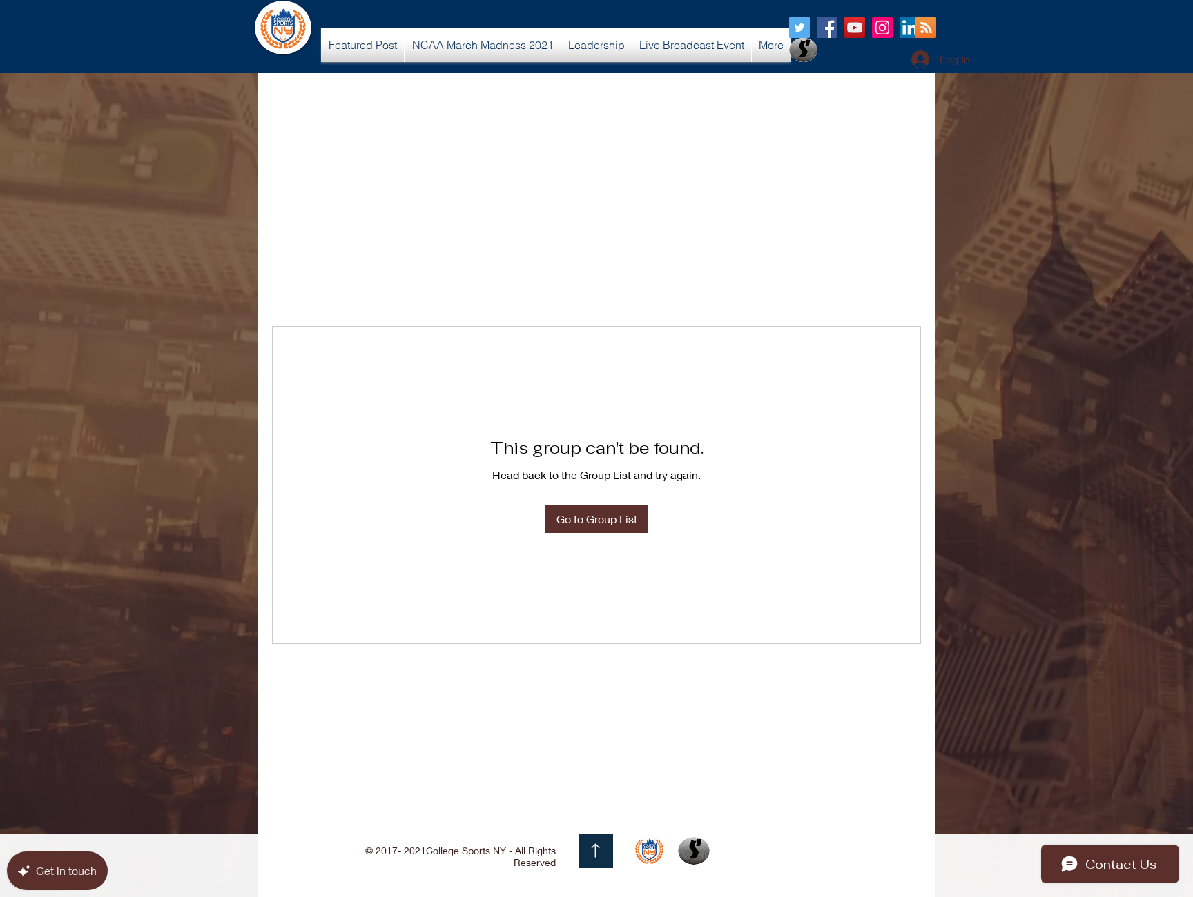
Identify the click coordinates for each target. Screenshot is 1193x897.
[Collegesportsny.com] (799, 27)
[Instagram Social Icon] (882, 27)
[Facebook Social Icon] (827, 27)
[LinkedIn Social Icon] (910, 27)
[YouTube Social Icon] (854, 27)
